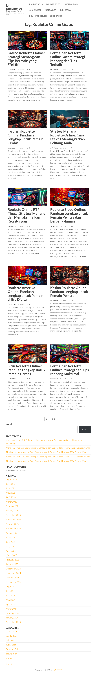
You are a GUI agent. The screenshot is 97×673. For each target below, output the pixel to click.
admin (22, 70)
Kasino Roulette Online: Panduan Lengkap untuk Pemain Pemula (69, 292)
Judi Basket (35, 10)
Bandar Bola (36, 4)
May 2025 (10, 546)
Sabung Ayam (71, 4)
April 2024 (11, 604)
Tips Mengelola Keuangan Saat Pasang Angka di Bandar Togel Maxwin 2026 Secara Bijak (46, 452)
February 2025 (12, 559)
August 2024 (12, 586)
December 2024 (13, 568)
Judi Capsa (65, 10)
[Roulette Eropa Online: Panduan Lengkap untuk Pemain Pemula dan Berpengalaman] (69, 196)
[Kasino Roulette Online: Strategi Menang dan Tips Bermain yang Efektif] (27, 40)
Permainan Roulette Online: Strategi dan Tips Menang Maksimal (69, 370)
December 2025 (13, 515)
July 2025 (10, 537)
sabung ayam (12, 653)
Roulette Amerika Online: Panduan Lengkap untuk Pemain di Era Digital (25, 293)
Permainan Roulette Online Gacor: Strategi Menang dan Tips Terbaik (67, 59)
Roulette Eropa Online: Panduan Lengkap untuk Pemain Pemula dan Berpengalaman (69, 215)
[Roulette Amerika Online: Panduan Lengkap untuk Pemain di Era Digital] (27, 275)
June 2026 (10, 488)
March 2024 (11, 608)
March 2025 (11, 555)
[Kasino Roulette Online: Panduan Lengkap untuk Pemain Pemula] (69, 275)
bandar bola (11, 631)
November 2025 (13, 519)
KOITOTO (57, 670)
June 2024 (10, 595)
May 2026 (10, 492)
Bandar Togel (53, 4)
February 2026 (12, 506)
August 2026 (12, 479)
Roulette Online (38, 16)
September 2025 (13, 528)
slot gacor (10, 658)
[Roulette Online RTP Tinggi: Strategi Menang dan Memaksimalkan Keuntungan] (27, 196)
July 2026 (10, 484)
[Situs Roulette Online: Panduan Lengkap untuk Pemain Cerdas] (27, 353)
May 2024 (10, 600)
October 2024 (12, 577)
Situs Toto (10, 664)
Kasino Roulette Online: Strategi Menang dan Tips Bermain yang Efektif (26, 59)
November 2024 (13, 573)
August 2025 (12, 533)
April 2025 (11, 551)
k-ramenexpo (14, 7)
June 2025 (10, 542)
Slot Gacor (56, 16)
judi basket (11, 640)
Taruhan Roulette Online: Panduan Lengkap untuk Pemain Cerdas (25, 137)
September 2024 (13, 582)
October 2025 (12, 524)
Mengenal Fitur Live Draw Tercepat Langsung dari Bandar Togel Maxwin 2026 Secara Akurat (48, 447)
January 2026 (12, 510)
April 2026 (11, 497)
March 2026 (11, 501)
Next (52, 418)
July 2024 (10, 591)
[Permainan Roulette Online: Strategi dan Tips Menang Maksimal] (69, 353)
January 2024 (12, 617)
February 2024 (12, 613)
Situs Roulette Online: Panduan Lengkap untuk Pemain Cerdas (26, 370)
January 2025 (12, 564)
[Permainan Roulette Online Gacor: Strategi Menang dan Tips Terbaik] (69, 40)
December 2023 (13, 622)
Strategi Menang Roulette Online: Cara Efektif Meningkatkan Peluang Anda (67, 137)
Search (9, 424)
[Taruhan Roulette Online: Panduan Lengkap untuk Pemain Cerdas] (27, 118)
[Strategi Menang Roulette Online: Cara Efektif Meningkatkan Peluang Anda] (69, 118)
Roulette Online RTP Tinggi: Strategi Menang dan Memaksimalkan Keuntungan (26, 215)
